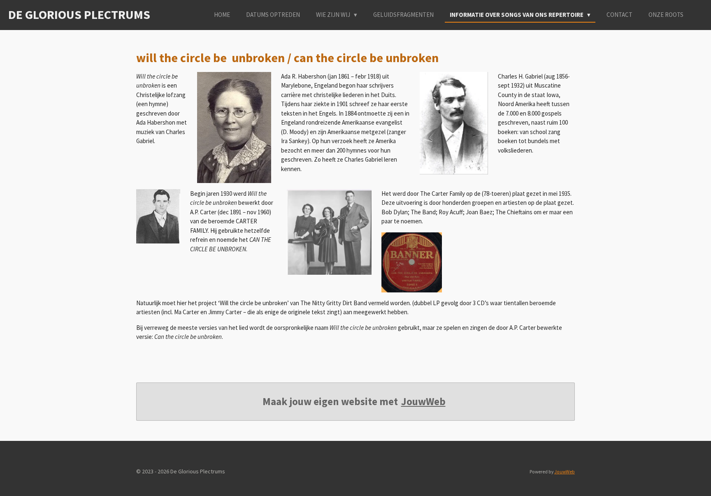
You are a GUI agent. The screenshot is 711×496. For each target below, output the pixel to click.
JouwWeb (423, 401)
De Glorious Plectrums (79, 14)
